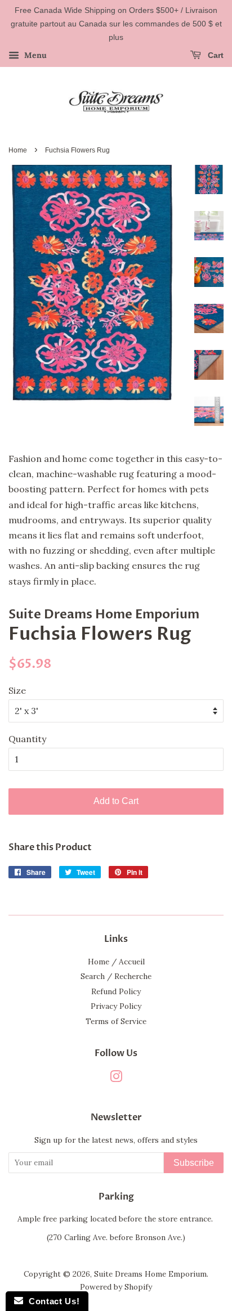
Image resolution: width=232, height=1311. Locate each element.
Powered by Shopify (116, 1287)
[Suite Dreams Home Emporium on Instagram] (116, 1079)
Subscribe (193, 1163)
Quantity (27, 738)
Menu (34, 56)
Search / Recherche (116, 976)
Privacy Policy (116, 1006)
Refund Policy (116, 991)
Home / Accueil (116, 962)
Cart (215, 55)
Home (17, 150)
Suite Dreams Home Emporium (150, 1274)
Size (17, 690)
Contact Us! (51, 1301)
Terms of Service (116, 1021)
